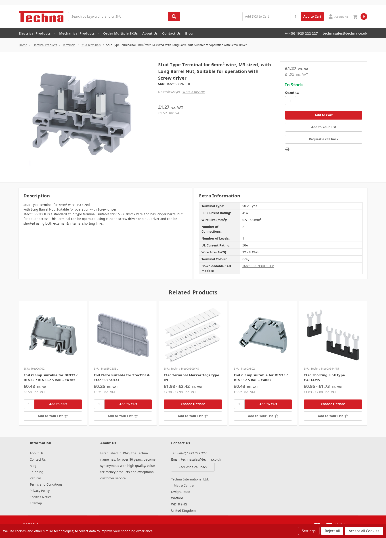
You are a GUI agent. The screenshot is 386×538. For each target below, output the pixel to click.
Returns (36, 478)
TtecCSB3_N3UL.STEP (258, 266)
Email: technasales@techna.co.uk (196, 459)
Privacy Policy (40, 490)
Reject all (332, 530)
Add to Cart (312, 16)
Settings (309, 530)
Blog (189, 33)
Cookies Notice (41, 497)
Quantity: (292, 93)
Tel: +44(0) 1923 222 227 (189, 453)
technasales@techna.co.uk (345, 33)
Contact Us (171, 33)
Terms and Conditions (46, 484)
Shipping (36, 472)
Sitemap (36, 503)
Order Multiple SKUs (120, 33)
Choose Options (193, 404)
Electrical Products (34, 33)
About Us (149, 33)
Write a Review (194, 92)
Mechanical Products (76, 33)
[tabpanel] (53, 363)
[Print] (287, 149)
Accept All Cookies (364, 530)
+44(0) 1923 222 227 (301, 33)
